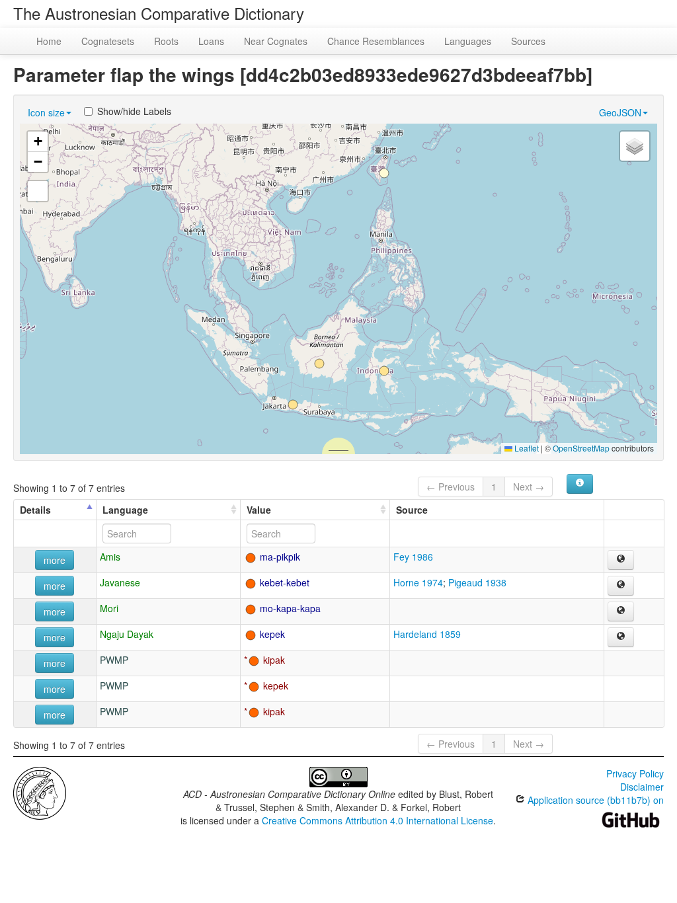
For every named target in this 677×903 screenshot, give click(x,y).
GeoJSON (620, 112)
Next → (528, 486)
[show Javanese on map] (621, 586)
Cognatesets (107, 41)
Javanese (120, 582)
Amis (110, 556)
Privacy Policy (635, 773)
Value (259, 509)
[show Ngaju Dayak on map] (621, 637)
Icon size (46, 112)
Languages (467, 41)
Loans (211, 41)
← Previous (450, 486)
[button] (384, 173)
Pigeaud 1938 (477, 582)
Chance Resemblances (375, 41)
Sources (528, 41)
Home (48, 41)
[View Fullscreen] (38, 191)
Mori (109, 608)
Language (125, 509)
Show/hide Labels (134, 111)
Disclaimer (642, 786)
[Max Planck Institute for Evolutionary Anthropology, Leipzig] (39, 792)
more (54, 560)
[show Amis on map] (621, 560)
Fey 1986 (413, 556)
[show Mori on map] (621, 611)
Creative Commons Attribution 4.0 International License (377, 820)
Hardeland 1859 (427, 634)
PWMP (114, 659)
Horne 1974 (418, 582)
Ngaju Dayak (126, 634)
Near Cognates (275, 41)
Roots (166, 41)
